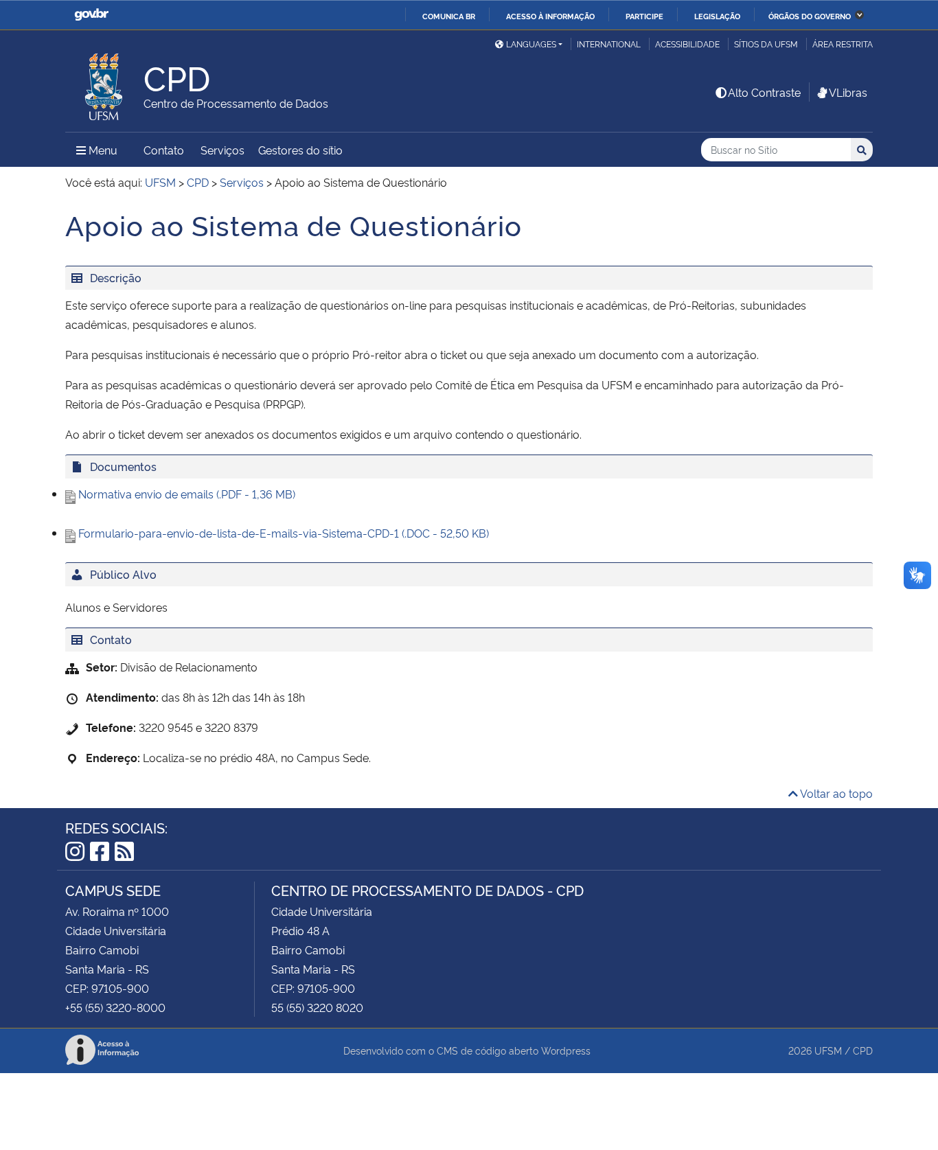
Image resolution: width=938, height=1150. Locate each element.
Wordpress (566, 1050)
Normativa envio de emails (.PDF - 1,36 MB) (186, 493)
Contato (164, 149)
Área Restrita (842, 43)
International (609, 43)
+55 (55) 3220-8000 (115, 1007)
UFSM (828, 1050)
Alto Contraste (764, 92)
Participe (644, 15)
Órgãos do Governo (809, 15)
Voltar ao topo (835, 793)
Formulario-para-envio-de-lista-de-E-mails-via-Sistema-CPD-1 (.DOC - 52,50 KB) (283, 532)
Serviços (222, 149)
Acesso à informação (550, 15)
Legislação (717, 15)
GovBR (91, 14)
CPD (863, 1050)
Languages (531, 43)
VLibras (848, 92)
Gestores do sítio (300, 149)
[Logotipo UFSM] (104, 83)
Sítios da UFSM (766, 43)
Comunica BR (448, 15)
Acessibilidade (687, 43)
